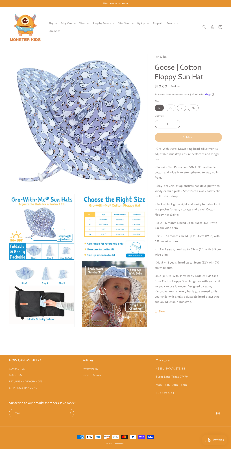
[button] (52, 23)
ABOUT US (15, 375)
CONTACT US (17, 368)
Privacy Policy (90, 368)
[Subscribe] (70, 413)
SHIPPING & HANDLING (23, 387)
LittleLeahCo (119, 443)
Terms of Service (92, 375)
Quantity (159, 115)
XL (193, 107)
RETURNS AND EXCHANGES (26, 381)
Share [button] (162, 311)
